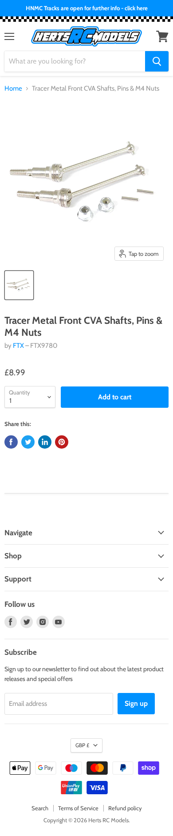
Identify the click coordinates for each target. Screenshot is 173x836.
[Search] (157, 61)
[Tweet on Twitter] (28, 442)
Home (13, 88)
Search (39, 808)
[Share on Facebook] (11, 442)
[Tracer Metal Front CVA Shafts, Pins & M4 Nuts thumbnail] (19, 285)
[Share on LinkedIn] (44, 442)
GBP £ (82, 745)
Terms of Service (78, 808)
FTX (18, 346)
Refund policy (125, 808)
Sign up (136, 703)
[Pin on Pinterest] (61, 442)
